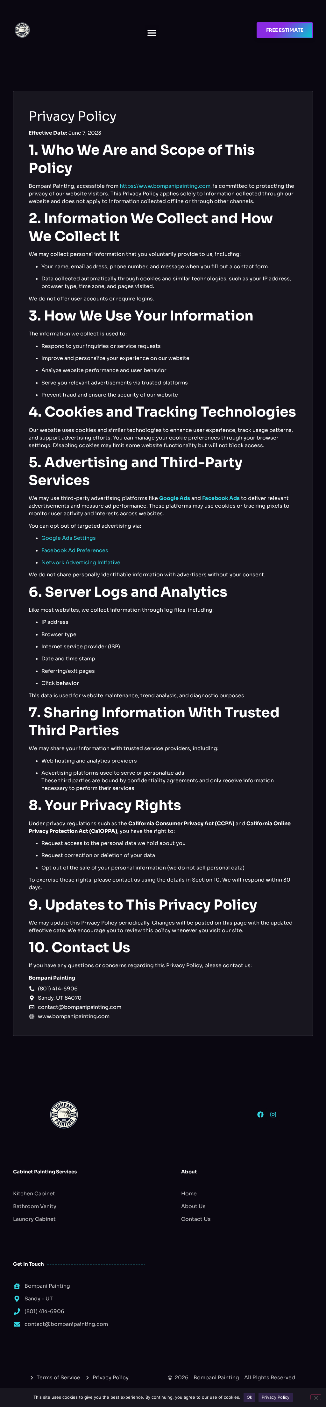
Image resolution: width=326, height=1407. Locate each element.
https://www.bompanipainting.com (165, 186)
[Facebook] (260, 1114)
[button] (152, 32)
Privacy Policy (276, 1397)
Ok (249, 1397)
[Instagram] (273, 1114)
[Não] (315, 1397)
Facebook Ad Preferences (74, 550)
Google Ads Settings (68, 538)
